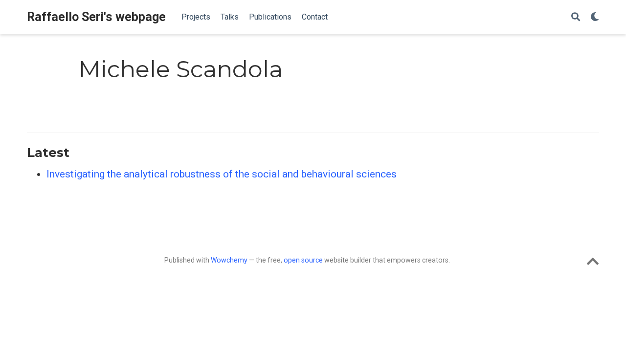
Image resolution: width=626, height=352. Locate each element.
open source (303, 260)
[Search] (575, 17)
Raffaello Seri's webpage (96, 17)
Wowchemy (229, 260)
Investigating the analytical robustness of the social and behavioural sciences (221, 174)
